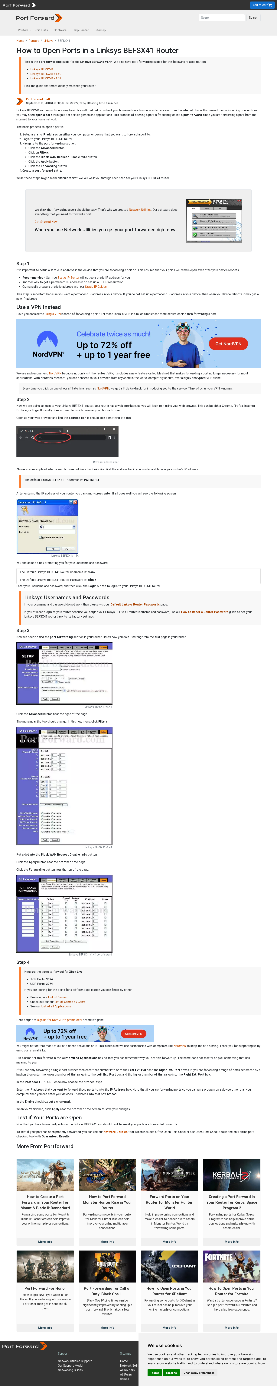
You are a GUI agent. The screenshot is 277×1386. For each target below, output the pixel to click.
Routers (52, 5)
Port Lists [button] (41, 30)
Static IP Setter (68, 277)
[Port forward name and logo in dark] (39, 18)
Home (20, 41)
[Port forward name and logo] (19, 5)
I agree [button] (155, 1372)
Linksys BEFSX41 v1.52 (45, 78)
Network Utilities (140, 209)
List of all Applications (56, 1006)
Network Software (132, 1365)
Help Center (100, 5)
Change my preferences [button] (199, 1372)
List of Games (57, 997)
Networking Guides (70, 1370)
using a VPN (53, 314)
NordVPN (55, 373)
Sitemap (116, 5)
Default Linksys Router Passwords (135, 604)
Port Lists (66, 5)
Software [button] (60, 30)
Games (124, 1379)
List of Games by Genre (70, 1002)
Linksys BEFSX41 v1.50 (45, 74)
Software (83, 5)
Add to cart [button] (261, 5)
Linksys (48, 41)
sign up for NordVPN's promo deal (59, 1020)
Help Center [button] (81, 30)
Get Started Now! (46, 222)
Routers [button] (23, 30)
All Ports (126, 1374)
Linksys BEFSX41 (41, 69)
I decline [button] (171, 1372)
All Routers (127, 1370)
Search (253, 17)
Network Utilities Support (75, 1361)
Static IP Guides (96, 286)
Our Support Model (70, 1365)
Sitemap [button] (100, 30)
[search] (127, 5)
